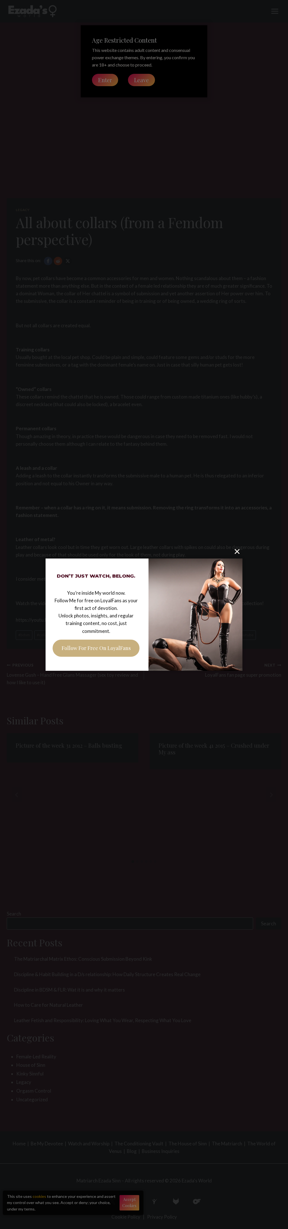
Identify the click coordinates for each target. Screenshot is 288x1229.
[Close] (237, 551)
